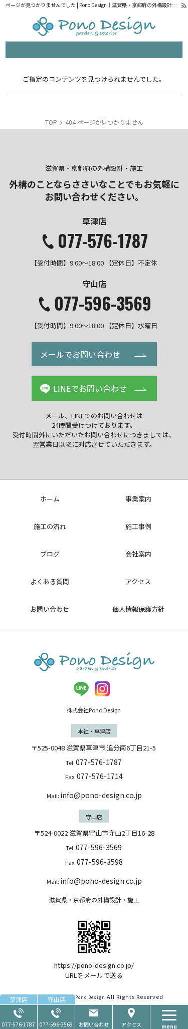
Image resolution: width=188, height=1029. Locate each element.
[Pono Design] (94, 26)
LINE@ (81, 688)
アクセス (131, 1024)
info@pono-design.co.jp (101, 795)
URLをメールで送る (94, 975)
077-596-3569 (102, 303)
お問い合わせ (94, 1024)
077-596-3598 (100, 862)
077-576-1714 (100, 776)
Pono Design (90, 997)
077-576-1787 (103, 240)
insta (102, 688)
